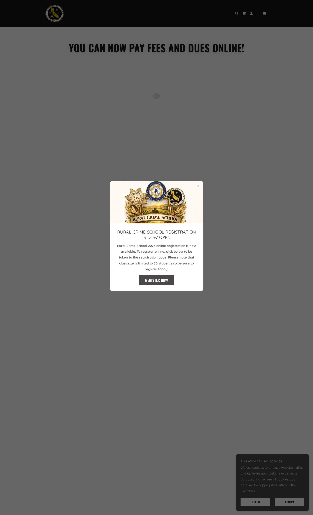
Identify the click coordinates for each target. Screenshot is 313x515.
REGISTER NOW (156, 280)
